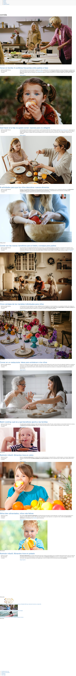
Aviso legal (3, 674)
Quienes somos (6, 4)
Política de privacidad (5, 672)
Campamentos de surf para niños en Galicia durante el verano (11, 617)
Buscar (4, 1)
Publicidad (3, 673)
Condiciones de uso (5, 671)
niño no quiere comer (64, 129)
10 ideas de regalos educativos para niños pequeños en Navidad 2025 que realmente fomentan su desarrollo (20, 604)
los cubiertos (70, 250)
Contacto (5, 3)
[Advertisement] (29, 9)
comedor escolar (40, 71)
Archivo (4, 0)
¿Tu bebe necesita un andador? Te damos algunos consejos (11, 610)
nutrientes (35, 517)
